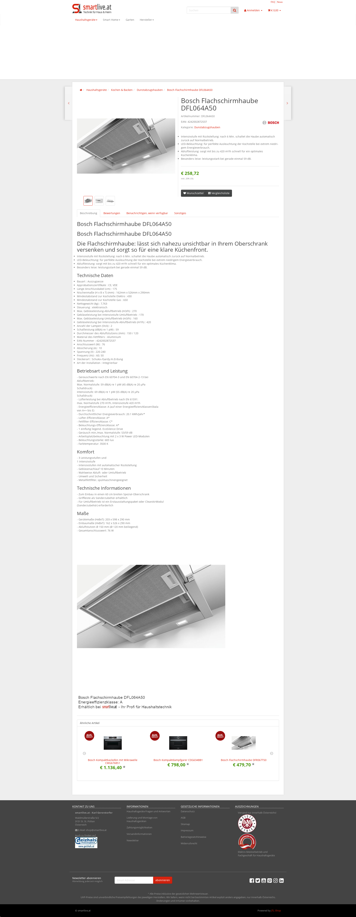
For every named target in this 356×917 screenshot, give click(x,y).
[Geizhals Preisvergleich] (96, 842)
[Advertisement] (178, 53)
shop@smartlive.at (96, 830)
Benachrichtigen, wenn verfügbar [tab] (147, 213)
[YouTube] (263, 880)
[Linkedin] (281, 880)
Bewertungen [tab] (111, 213)
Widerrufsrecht (189, 843)
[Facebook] (252, 880)
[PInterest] (269, 880)
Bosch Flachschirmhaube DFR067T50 (243, 760)
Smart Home (110, 19)
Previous (84, 753)
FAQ (273, 1)
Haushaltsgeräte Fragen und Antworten (148, 811)
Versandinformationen (139, 834)
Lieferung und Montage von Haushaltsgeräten (142, 819)
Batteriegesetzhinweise (193, 837)
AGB (183, 817)
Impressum (187, 830)
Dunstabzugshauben (207, 127)
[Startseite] (81, 90)
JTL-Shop (276, 910)
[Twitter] (258, 880)
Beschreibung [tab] (88, 213)
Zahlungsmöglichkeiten (139, 827)
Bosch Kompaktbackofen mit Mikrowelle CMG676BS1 (112, 761)
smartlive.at (82, 812)
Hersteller (146, 19)
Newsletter (133, 840)
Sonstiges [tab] (180, 213)
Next (271, 753)
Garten (130, 19)
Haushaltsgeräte (85, 19)
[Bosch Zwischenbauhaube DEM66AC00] (68, 103)
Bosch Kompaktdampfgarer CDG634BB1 (178, 760)
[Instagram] (275, 880)
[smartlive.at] (105, 8)
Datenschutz (188, 811)
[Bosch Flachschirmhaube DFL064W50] (287, 103)
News (280, 1)
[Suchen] (234, 10)
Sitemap (185, 824)
